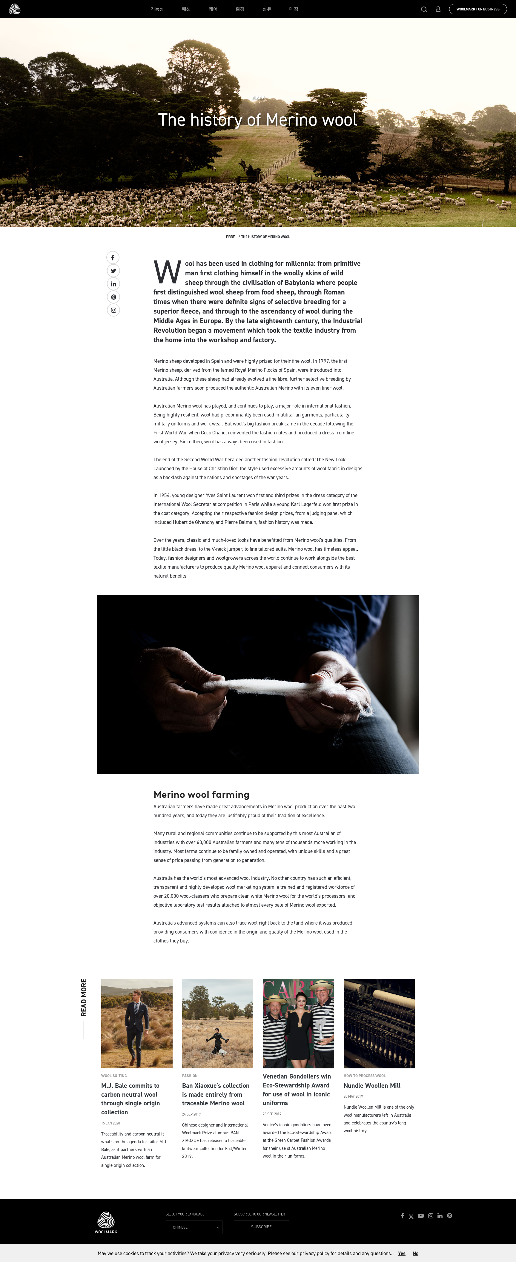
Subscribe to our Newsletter (259, 1214)
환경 (240, 9)
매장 (293, 9)
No (415, 1253)
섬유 (266, 9)
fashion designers (186, 558)
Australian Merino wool (177, 405)
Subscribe (261, 1227)
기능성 (157, 9)
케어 (213, 9)
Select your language (185, 1214)
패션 (186, 9)
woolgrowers (229, 558)
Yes (402, 1253)
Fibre (230, 236)
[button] (424, 9)
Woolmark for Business (478, 9)
